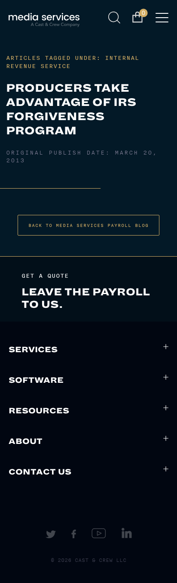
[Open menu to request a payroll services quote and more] (162, 20)
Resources (39, 410)
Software (36, 380)
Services (33, 349)
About (26, 441)
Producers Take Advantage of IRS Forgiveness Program (71, 109)
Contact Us (40, 472)
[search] (115, 17)
